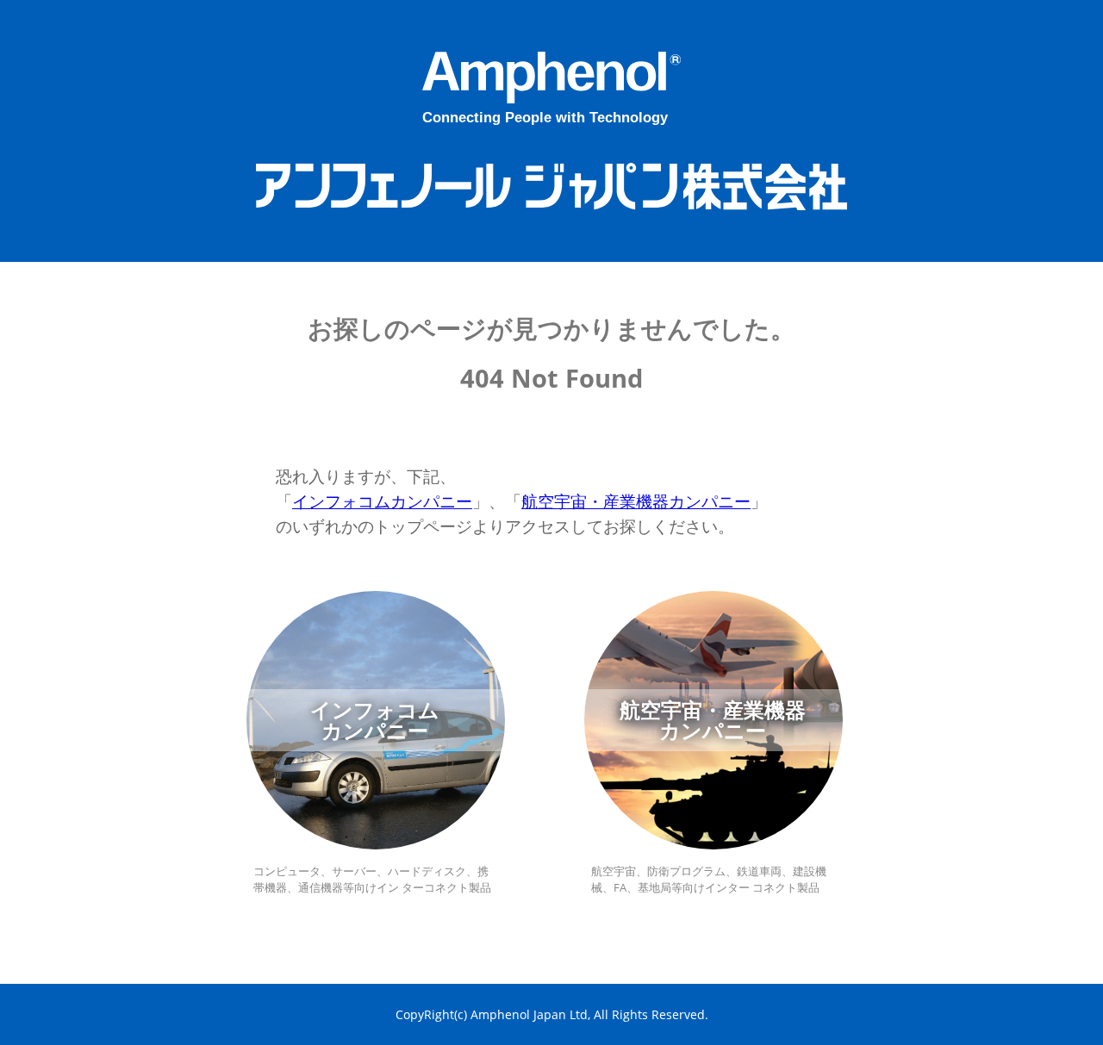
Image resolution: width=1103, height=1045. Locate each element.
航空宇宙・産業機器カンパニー (636, 501)
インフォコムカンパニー (382, 501)
